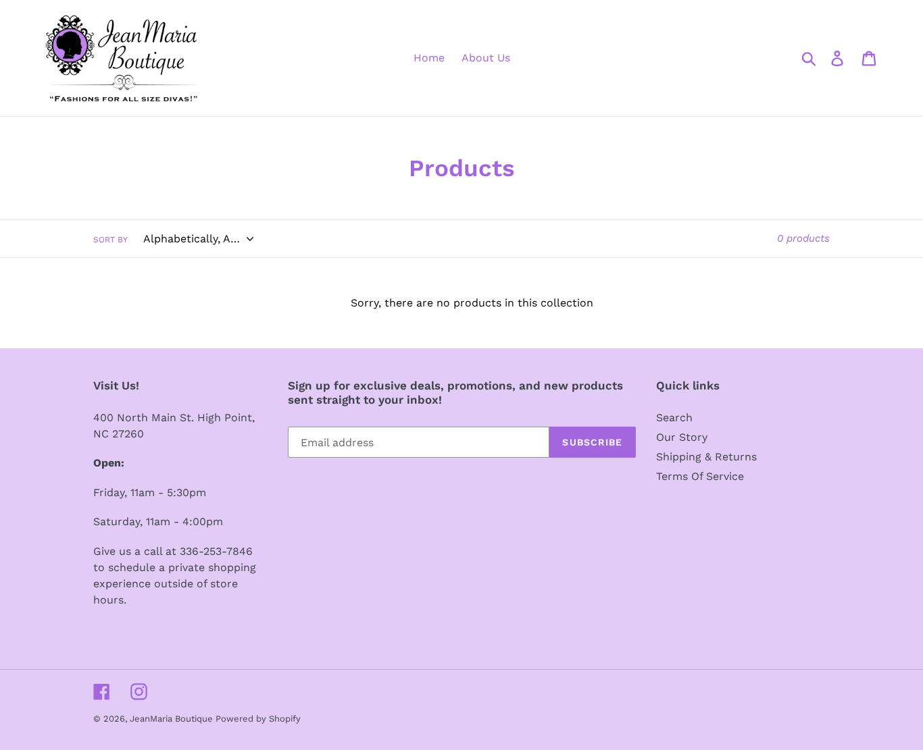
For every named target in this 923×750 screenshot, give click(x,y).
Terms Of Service (700, 476)
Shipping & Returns (706, 456)
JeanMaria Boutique (173, 719)
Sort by (110, 239)
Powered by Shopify (258, 719)
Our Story (681, 437)
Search (674, 417)
